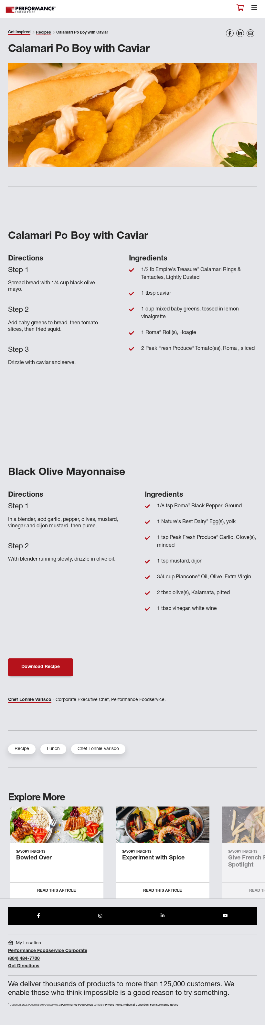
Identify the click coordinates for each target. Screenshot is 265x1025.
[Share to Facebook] (39, 916)
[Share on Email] (250, 33)
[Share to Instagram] (100, 916)
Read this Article (56, 891)
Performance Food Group (77, 1005)
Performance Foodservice (31, 9)
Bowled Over (34, 858)
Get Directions (23, 966)
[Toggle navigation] (254, 9)
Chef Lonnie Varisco (29, 700)
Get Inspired (19, 32)
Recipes (43, 33)
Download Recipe (40, 667)
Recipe (22, 749)
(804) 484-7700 (24, 959)
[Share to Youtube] (225, 916)
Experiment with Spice (153, 858)
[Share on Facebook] (230, 33)
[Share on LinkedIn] (240, 33)
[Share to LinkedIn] (162, 916)
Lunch (53, 749)
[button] (253, 855)
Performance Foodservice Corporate (47, 951)
